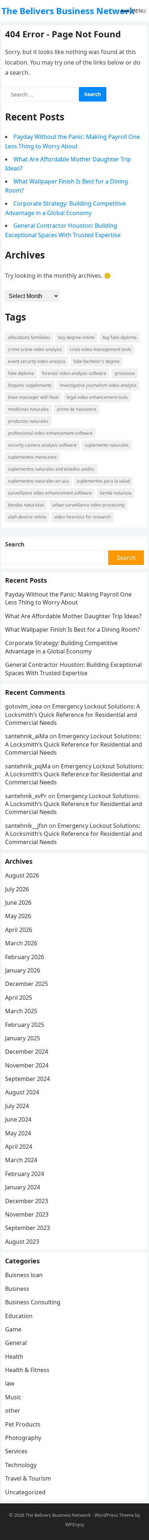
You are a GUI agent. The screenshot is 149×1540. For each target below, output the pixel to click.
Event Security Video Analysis (36, 361)
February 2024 (24, 1174)
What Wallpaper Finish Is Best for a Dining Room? (72, 629)
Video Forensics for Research (82, 517)
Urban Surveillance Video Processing (88, 505)
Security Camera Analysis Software (42, 445)
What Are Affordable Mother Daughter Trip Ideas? (73, 616)
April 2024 (18, 1147)
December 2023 (26, 1201)
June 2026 (18, 903)
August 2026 (22, 875)
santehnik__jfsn (26, 826)
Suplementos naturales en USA (38, 481)
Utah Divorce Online (27, 517)
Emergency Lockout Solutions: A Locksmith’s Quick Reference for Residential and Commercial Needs (72, 714)
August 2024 (22, 1092)
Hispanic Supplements (30, 385)
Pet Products (23, 1424)
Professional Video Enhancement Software (50, 433)
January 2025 (22, 1038)
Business (17, 1289)
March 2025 (21, 1011)
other (12, 1411)
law (9, 1383)
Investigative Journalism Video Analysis (98, 385)
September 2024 (27, 1079)
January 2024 (22, 1187)
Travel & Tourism (28, 1478)
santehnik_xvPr (26, 796)
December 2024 (26, 1052)
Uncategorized (25, 1492)
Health (14, 1357)
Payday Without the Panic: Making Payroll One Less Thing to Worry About (68, 598)
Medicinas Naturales (28, 409)
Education (19, 1316)
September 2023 (27, 1228)
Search (15, 544)
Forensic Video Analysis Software (74, 373)
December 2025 (26, 984)
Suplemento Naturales (107, 445)
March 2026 (21, 943)
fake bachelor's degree (96, 361)
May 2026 (18, 916)
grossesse (124, 373)
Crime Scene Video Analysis (35, 349)
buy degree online (76, 337)
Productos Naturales (28, 421)
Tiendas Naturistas (26, 505)
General (16, 1343)
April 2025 (18, 998)
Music (13, 1397)
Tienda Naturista (116, 493)
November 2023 (26, 1214)
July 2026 (17, 889)
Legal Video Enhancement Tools (97, 397)
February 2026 (24, 957)
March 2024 (21, 1160)
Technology (21, 1465)
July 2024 (17, 1106)
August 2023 (22, 1242)
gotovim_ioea (23, 706)
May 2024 (18, 1133)
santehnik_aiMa (26, 736)
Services (16, 1451)
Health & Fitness (27, 1370)
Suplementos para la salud (103, 481)
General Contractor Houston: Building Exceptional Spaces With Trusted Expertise (73, 669)
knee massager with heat (33, 397)
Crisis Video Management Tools (100, 349)
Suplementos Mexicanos (32, 457)
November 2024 (26, 1065)
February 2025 (24, 1025)
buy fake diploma (119, 337)
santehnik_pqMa (28, 766)
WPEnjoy (74, 1524)
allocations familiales (29, 337)
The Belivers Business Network (68, 11)
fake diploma (21, 373)
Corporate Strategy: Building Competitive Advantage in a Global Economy (61, 647)
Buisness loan (24, 1275)
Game (13, 1329)
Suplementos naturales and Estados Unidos (51, 469)
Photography (23, 1438)
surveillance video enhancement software (50, 493)
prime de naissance (76, 409)
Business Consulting (32, 1302)
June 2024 (18, 1119)
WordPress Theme (114, 1515)
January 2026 (22, 970)
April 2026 (18, 930)
